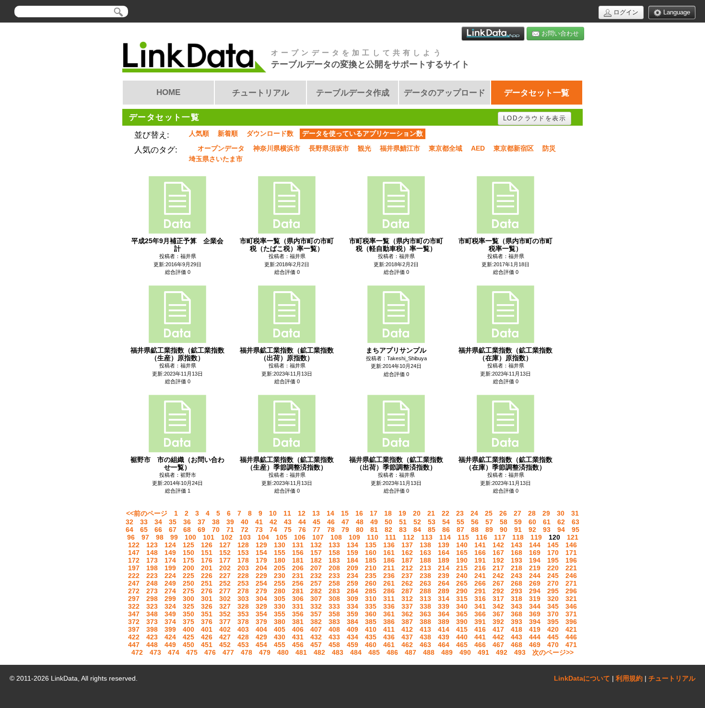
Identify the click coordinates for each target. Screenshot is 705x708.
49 (374, 522)
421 (571, 629)
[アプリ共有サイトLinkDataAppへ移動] (493, 33)
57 (489, 522)
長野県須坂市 (329, 148)
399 (170, 629)
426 (206, 637)
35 (172, 522)
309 (352, 598)
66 (158, 529)
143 (516, 545)
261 (389, 583)
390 (462, 621)
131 (298, 545)
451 (206, 645)
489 (447, 652)
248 (152, 583)
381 (298, 621)
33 (144, 522)
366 (480, 614)
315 (462, 598)
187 (407, 560)
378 (243, 621)
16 (359, 513)
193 (516, 560)
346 (571, 606)
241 (480, 575)
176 (206, 560)
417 (498, 629)
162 (407, 552)
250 (188, 583)
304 (261, 598)
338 (425, 606)
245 (553, 575)
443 (516, 637)
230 (279, 575)
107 (318, 537)
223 (152, 575)
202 (225, 568)
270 (553, 583)
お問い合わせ (559, 33)
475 (192, 652)
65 (144, 529)
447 (134, 645)
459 (352, 645)
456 (298, 645)
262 (407, 583)
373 (152, 621)
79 (345, 529)
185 (370, 560)
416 (480, 629)
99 (174, 537)
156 (298, 552)
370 (553, 614)
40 (244, 522)
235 (370, 575)
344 (534, 606)
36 (187, 522)
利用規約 (629, 678)
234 (352, 575)
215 (462, 568)
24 (474, 513)
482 (319, 652)
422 (134, 637)
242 (498, 575)
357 (316, 614)
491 (483, 652)
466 (480, 645)
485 (374, 652)
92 (532, 529)
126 (206, 545)
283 (334, 591)
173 (152, 560)
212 (407, 568)
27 (517, 513)
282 (316, 591)
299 (170, 598)
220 (553, 568)
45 (316, 522)
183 (334, 560)
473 (155, 652)
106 (300, 537)
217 (498, 568)
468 (516, 645)
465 (462, 645)
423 (152, 637)
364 (443, 614)
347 (134, 614)
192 (498, 560)
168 (516, 552)
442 (498, 637)
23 (460, 513)
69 (201, 529)
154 (261, 552)
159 (352, 552)
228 (243, 575)
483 (337, 652)
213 (425, 568)
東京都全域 (445, 148)
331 (298, 606)
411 (389, 629)
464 (443, 645)
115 (463, 537)
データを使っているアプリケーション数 (362, 133)
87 (460, 529)
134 (352, 545)
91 (518, 529)
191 (480, 560)
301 (206, 598)
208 (334, 568)
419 (534, 629)
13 (316, 513)
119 (536, 537)
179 (261, 560)
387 (407, 621)
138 (425, 545)
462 (407, 645)
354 (261, 614)
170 (553, 552)
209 (352, 568)
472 (137, 652)
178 (243, 560)
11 (287, 513)
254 (261, 583)
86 (446, 529)
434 (352, 637)
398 (152, 629)
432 (316, 637)
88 (475, 529)
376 (206, 621)
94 (561, 529)
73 (259, 529)
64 (129, 529)
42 (273, 522)
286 (389, 591)
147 (134, 552)
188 (425, 560)
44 (302, 522)
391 (480, 621)
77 (316, 529)
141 (480, 545)
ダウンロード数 (270, 133)
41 (259, 522)
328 (243, 606)
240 (462, 575)
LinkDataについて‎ (582, 678)
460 (370, 645)
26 (503, 513)
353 (243, 614)
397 (134, 629)
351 (206, 614)
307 (316, 598)
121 (572, 537)
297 (134, 598)
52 (417, 522)
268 (516, 583)
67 (172, 529)
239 (443, 575)
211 (389, 568)
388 (425, 621)
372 (134, 621)
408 (334, 629)
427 (225, 637)
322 (134, 606)
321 (571, 598)
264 (443, 583)
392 (498, 621)
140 (462, 545)
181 (298, 560)
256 (298, 583)
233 (334, 575)
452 (225, 645)
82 (388, 529)
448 (152, 645)
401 (206, 629)
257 (316, 583)
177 (225, 560)
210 (370, 568)
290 (462, 591)
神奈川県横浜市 (276, 148)
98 (160, 537)
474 (173, 652)
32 (129, 522)
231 (298, 575)
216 (480, 568)
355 (279, 614)
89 (489, 529)
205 (279, 568)
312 (407, 598)
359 (352, 614)
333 (334, 606)
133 (334, 545)
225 (188, 575)
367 (498, 614)
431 (298, 637)
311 (389, 598)
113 (427, 537)
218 (516, 568)
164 (443, 552)
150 (188, 552)
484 (356, 652)
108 (336, 537)
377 (225, 621)
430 (279, 637)
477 (228, 652)
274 (170, 591)
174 (170, 560)
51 (403, 522)
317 (498, 598)
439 (443, 637)
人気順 (199, 133)
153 (243, 552)
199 (170, 568)
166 (480, 552)
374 (170, 621)
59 (518, 522)
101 (208, 537)
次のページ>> (553, 652)
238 (425, 575)
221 (571, 568)
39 (230, 522)
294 (534, 591)
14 (330, 513)
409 (352, 629)
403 (243, 629)
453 (243, 645)
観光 (364, 148)
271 (571, 583)
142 (498, 545)
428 (243, 637)
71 (230, 529)
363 (425, 614)
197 (134, 568)
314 (443, 598)
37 (201, 522)
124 (170, 545)
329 (261, 606)
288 (425, 591)
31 (575, 513)
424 (170, 637)
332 (316, 606)
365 (462, 614)
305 (279, 598)
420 (553, 629)
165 (462, 552)
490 (465, 652)
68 (187, 529)
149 (170, 552)
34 (158, 522)
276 (206, 591)
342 (498, 606)
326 (206, 606)
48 (360, 522)
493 (520, 652)
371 (571, 614)
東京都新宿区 (514, 148)
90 (503, 529)
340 (462, 606)
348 (152, 614)
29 (546, 513)
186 (389, 560)
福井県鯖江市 (400, 148)
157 (316, 552)
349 (170, 614)
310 (370, 598)
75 (288, 529)
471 (571, 645)
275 (188, 591)
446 (571, 637)
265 (462, 583)
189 (443, 560)
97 (145, 537)
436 (389, 637)
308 (334, 598)
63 (575, 522)
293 (516, 591)
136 (389, 545)
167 (498, 552)
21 (431, 513)
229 (261, 575)
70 (216, 529)
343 (516, 606)
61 (547, 522)
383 (334, 621)
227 (225, 575)
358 (334, 614)
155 (279, 552)
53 (431, 522)
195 (553, 560)
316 (480, 598)
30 (560, 513)
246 (571, 575)
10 (273, 513)
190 (462, 560)
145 (553, 545)
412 (407, 629)
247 (134, 583)
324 (170, 606)
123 (152, 545)
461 (389, 645)
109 (354, 537)
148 (152, 552)
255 (279, 583)
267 (498, 583)
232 (316, 575)
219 (534, 568)
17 (373, 513)
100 (190, 537)
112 (408, 537)
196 (571, 560)
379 (261, 621)
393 (516, 621)
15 (345, 513)
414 (443, 629)
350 (188, 614)
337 (407, 606)
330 (279, 606)
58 (503, 522)
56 (475, 522)
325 (188, 606)
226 (206, 575)
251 (206, 583)
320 (553, 598)
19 (402, 513)
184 (352, 560)
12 (302, 513)
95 (575, 529)
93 (547, 529)
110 (372, 537)
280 (279, 591)
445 (553, 637)
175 (188, 560)
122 (134, 545)
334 (352, 606)
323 (152, 606)
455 (279, 645)
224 (170, 575)
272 (134, 591)
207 (316, 568)
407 (316, 629)
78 (331, 529)
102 (227, 537)
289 (443, 591)
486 (392, 652)
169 (534, 552)
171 (571, 552)
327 (225, 606)
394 (534, 621)
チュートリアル (671, 678)
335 (370, 606)
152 (225, 552)
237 (407, 575)
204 (261, 568)
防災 (549, 148)
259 (352, 583)
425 (188, 637)
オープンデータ (221, 148)
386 (389, 621)
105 (281, 537)
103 (245, 537)
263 (425, 583)
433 (334, 637)
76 (302, 529)
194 (534, 560)
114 (445, 537)
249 (170, 583)
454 (261, 645)
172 (134, 560)
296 (571, 591)
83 (403, 529)
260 (370, 583)
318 (516, 598)
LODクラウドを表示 (534, 118)
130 (279, 545)
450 (188, 645)
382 (316, 621)
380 (279, 621)
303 (243, 598)
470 (553, 645)
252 (225, 583)
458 (334, 645)
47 (345, 522)
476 (210, 652)
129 (261, 545)
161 (389, 552)
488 (429, 652)
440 (462, 637)
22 (445, 513)
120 (554, 537)
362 (407, 614)
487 (410, 652)
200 (188, 568)
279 (261, 591)
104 (263, 537)
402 (225, 629)
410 (370, 629)
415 (462, 629)
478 (246, 652)
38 (216, 522)
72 (244, 529)
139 (443, 545)
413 (425, 629)
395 (553, 621)
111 (390, 537)
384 (352, 621)
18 (388, 513)
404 (261, 629)
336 (389, 606)
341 (480, 606)
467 (498, 645)
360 (370, 614)
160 (370, 552)
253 (243, 583)
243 (516, 575)
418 (516, 629)
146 (571, 545)
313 (425, 598)
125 (188, 545)
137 (407, 545)
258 (334, 583)
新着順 (228, 133)
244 (534, 575)
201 (206, 568)
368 (516, 614)
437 (407, 637)
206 (298, 568)
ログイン (624, 12)
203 (243, 568)
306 (298, 598)
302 (225, 598)
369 (534, 614)
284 (352, 591)
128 (243, 545)
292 (498, 591)
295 (553, 591)
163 (425, 552)
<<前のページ (146, 513)
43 (288, 522)
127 (225, 545)
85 (431, 529)
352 (225, 614)
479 (264, 652)
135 (370, 545)
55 (460, 522)
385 (370, 621)
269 (534, 583)
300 (188, 598)
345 (553, 606)
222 (134, 575)
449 (170, 645)
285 (370, 591)
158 (334, 552)
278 (243, 591)
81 (374, 529)
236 (389, 575)
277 (225, 591)
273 (152, 591)
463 (425, 645)
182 (316, 560)
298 (152, 598)
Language (675, 12)
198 (152, 568)
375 (188, 621)
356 (298, 614)
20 (417, 513)
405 (279, 629)
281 (298, 591)
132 (316, 545)
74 (273, 529)
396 (571, 621)
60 (532, 522)
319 (534, 598)
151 (206, 552)
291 (480, 591)
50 (388, 522)
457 (316, 645)
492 (501, 652)
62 (561, 522)
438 (425, 637)
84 (417, 529)
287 (407, 591)
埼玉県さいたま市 (216, 159)
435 (370, 637)
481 (301, 652)
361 (389, 614)
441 (480, 637)
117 (499, 537)
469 (534, 645)
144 (534, 545)
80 (360, 529)
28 (532, 513)
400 (188, 629)
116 (481, 537)
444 (534, 637)
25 (489, 513)
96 (131, 537)
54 (446, 522)
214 (443, 568)
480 (283, 652)
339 (443, 606)
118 (518, 537)
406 (298, 629)
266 (480, 583)
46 (331, 522)
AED (478, 148)
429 (261, 637)
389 (443, 621)
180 (279, 560)
